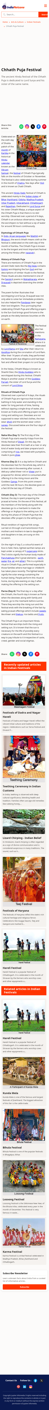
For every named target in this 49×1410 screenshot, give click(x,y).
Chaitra (20, 183)
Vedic (23, 193)
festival (17, 173)
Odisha (21, 199)
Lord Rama (9, 348)
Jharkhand (12, 199)
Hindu (17, 193)
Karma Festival (12, 1251)
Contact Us (11, 1380)
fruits (41, 614)
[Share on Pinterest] (44, 126)
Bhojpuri (5, 239)
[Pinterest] (18, 1387)
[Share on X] (33, 126)
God (32, 269)
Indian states (32, 196)
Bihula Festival (12, 1147)
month (4, 150)
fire (9, 561)
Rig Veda (32, 266)
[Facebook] (35, 1381)
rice (17, 451)
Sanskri (8, 279)
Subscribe (24, 1287)
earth (40, 557)
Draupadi (6, 282)
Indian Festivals (34, 22)
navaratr (30, 252)
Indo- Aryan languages (15, 236)
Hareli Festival (12, 968)
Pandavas (25, 302)
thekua (19, 614)
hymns (4, 269)
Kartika (4, 153)
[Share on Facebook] (38, 126)
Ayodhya (5, 352)
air (13, 561)
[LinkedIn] (24, 1387)
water (4, 561)
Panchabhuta (8, 557)
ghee (17, 455)
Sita (21, 348)
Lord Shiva (17, 385)
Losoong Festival (13, 1199)
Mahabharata (30, 279)
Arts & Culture (17, 22)
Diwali (21, 441)
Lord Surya (35, 206)
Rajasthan (10, 206)
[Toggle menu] (45, 6)
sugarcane (32, 551)
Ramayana (40, 338)
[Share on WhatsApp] (21, 126)
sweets (42, 610)
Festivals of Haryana (16, 910)
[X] (41, 1381)
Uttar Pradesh (8, 203)
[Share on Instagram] (27, 126)
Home (5, 22)
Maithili (34, 236)
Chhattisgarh (36, 203)
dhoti (9, 421)
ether (22, 561)
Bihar (3, 199)
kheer (32, 471)
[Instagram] (31, 1387)
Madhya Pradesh (35, 199)
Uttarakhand (22, 203)
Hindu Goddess (26, 372)
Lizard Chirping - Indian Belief (22, 838)
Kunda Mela (10, 1093)
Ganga (14, 481)
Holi (42, 183)
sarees (4, 425)
